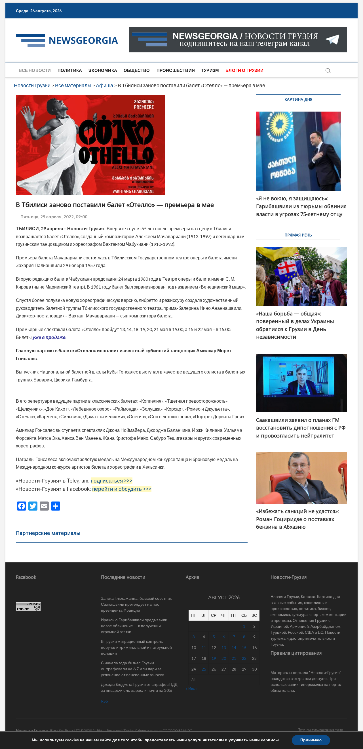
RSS (104, 701)
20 (223, 658)
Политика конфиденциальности (320, 729)
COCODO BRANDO (177, 730)
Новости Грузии (32, 730)
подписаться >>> (111, 480)
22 (244, 658)
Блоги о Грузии (244, 70)
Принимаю (311, 740)
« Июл (191, 688)
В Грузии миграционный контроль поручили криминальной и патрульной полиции (136, 647)
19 (214, 658)
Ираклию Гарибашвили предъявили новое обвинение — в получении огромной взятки (134, 625)
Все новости (35, 70)
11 (204, 647)
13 (223, 647)
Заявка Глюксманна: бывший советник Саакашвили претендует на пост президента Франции (136, 604)
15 (244, 647)
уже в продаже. (49, 337)
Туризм (210, 70)
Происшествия (176, 70)
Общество (137, 70)
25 (204, 669)
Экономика (102, 70)
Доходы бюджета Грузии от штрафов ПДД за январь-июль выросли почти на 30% (139, 687)
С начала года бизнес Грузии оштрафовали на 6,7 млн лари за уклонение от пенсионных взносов (132, 668)
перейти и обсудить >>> (121, 489)
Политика (70, 70)
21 (234, 658)
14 (234, 647)
